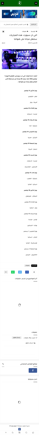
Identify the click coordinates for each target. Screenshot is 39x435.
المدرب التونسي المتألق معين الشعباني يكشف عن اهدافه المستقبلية (14, 24)
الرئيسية (33, 31)
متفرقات (24, 31)
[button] (27, 272)
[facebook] (33, 370)
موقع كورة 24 (13, 426)
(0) (3, 43)
